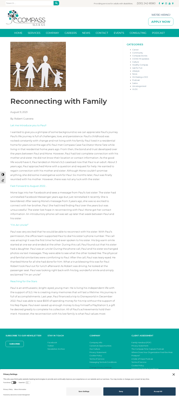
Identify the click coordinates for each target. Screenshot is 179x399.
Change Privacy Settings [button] (101, 367)
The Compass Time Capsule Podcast (147, 349)
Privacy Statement (98, 352)
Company (52, 33)
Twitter (51, 346)
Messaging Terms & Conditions (103, 362)
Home (18, 33)
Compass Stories (139, 56)
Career (135, 50)
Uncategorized (139, 86)
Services (34, 33)
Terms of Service (97, 359)
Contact (102, 33)
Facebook (52, 342)
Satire (135, 83)
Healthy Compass (140, 65)
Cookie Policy (96, 355)
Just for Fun (137, 68)
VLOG (135, 89)
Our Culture (95, 349)
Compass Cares (26, 18)
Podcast (158, 33)
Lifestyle (136, 71)
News (86, 33)
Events (119, 33)
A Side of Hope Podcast (142, 359)
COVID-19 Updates (140, 59)
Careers (71, 33)
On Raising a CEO (140, 77)
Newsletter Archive (56, 349)
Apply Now (160, 21)
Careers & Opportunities (100, 346)
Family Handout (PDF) (141, 342)
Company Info (96, 342)
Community (137, 53)
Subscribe (14, 344)
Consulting (138, 33)
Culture (135, 62)
